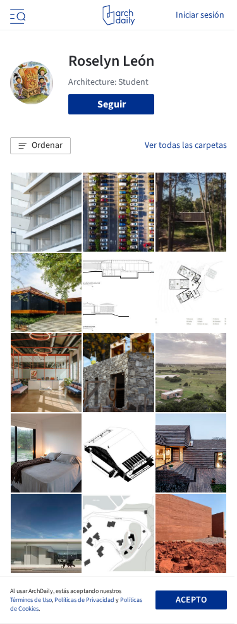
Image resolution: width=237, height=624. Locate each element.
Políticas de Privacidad (84, 600)
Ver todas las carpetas (186, 145)
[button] (40, 146)
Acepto (191, 600)
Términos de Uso (31, 600)
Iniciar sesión (200, 15)
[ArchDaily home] (118, 15)
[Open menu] (16, 15)
